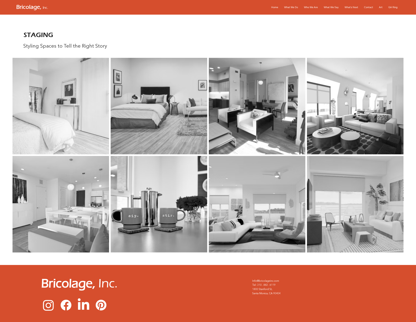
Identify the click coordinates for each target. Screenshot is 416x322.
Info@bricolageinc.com (265, 281)
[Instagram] (48, 305)
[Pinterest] (101, 305)
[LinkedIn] (83, 305)
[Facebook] (66, 305)
